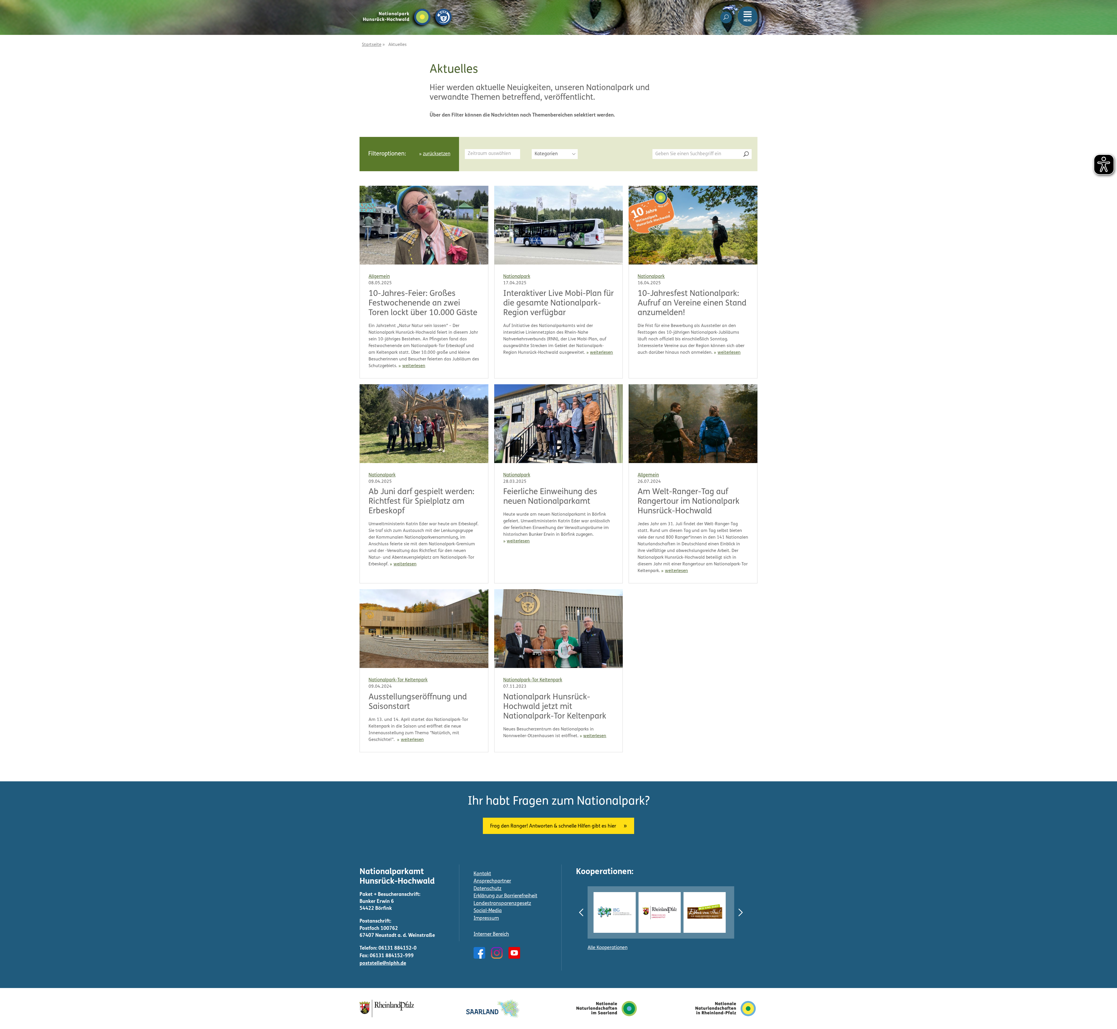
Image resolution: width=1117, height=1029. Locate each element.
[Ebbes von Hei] (662, 912)
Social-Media (488, 910)
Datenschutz (487, 888)
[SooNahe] (707, 912)
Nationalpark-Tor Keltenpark (398, 680)
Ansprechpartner (492, 881)
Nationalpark (516, 276)
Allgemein (379, 276)
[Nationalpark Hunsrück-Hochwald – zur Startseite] (407, 8)
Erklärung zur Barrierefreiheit (505, 896)
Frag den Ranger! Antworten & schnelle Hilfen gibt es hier (553, 826)
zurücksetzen (436, 154)
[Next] (740, 912)
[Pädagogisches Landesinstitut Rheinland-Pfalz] (617, 912)
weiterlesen (413, 366)
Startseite (371, 45)
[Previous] (581, 912)
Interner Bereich (491, 934)
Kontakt (482, 873)
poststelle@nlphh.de (383, 963)
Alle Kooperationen (607, 948)
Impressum (486, 918)
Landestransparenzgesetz (502, 903)
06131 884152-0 (397, 948)
